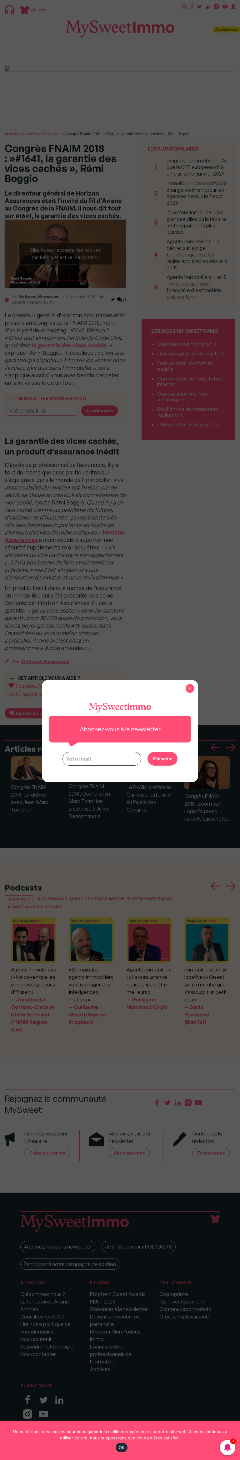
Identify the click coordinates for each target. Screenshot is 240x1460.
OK (122, 1447)
